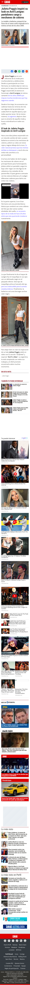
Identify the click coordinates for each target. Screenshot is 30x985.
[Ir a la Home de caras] (7, 3)
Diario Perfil (7, 945)
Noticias (15, 945)
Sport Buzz (9, 959)
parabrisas (15, 780)
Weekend (14, 947)
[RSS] (21, 941)
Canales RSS (9, 963)
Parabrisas (22, 947)
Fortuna (7, 947)
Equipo (24, 966)
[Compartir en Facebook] (12, 71)
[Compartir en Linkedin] (23, 71)
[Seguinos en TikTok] (17, 941)
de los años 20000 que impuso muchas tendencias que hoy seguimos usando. (14, 97)
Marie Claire (22, 945)
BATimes (18, 950)
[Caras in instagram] (5, 941)
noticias (15, 707)
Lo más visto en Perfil (11, 875)
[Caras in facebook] (9, 941)
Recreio (16, 959)
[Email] (27, 71)
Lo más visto (7, 829)
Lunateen (11, 950)
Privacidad (17, 966)
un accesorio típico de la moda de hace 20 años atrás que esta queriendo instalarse (14, 213)
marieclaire (15, 731)
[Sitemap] (25, 941)
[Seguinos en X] (13, 941)
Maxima (22, 959)
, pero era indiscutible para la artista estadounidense (14, 286)
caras (15, 756)
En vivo (26, 2)
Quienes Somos (19, 963)
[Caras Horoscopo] (15, 928)
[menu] (2, 2)
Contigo (22, 954)
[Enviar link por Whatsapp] (19, 71)
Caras (16, 954)
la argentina (12, 116)
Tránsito (22, 968)
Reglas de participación (12, 968)
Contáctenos (8, 966)
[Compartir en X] (15, 71)
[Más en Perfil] (10, 702)
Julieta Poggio (5, 376)
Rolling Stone (22, 956)
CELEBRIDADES (4, 5)
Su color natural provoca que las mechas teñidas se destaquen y (14, 147)
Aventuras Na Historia (10, 956)
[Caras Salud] (15, 921)
